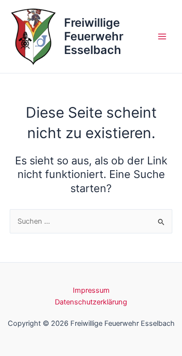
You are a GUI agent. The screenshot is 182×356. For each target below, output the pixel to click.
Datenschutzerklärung (91, 302)
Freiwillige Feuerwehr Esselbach (93, 36)
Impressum (91, 290)
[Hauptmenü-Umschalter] (162, 36)
